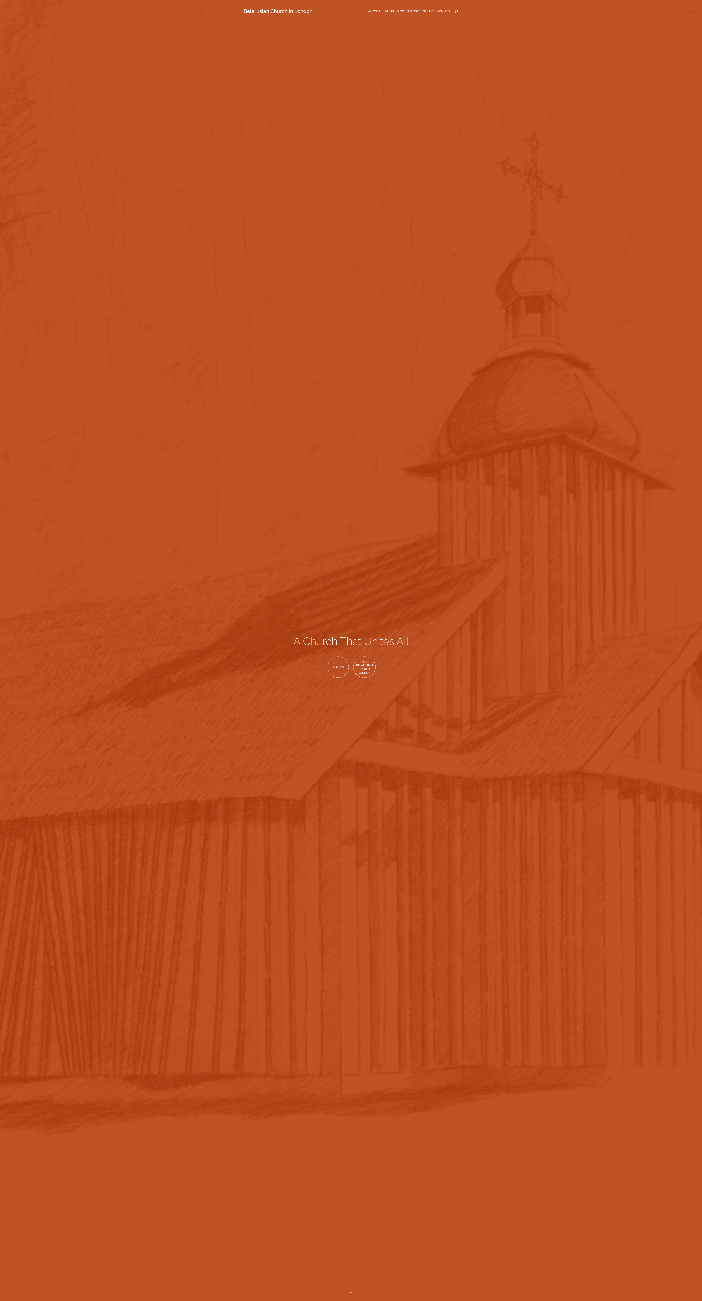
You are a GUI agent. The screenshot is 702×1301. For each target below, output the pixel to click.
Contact (443, 11)
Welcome (374, 11)
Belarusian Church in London (278, 11)
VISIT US (338, 667)
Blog (400, 11)
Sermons (413, 11)
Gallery (428, 11)
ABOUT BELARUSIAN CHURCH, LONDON (364, 667)
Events (389, 11)
